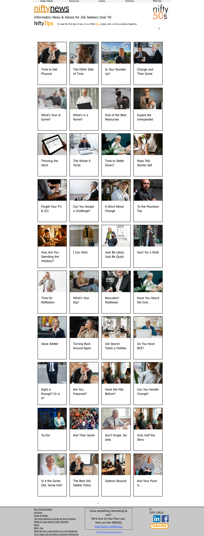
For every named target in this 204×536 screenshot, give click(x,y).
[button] (159, 28)
